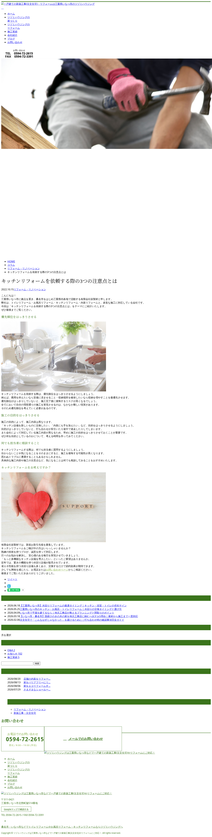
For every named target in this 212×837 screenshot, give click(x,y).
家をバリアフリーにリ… (37, 682)
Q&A (11, 650)
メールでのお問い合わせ (85, 739)
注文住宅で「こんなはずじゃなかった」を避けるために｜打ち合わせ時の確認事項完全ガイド (72, 620)
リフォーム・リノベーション (23, 268)
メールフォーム (12, 60)
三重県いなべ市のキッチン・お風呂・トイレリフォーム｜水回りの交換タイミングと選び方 (71, 609)
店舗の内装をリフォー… (37, 678)
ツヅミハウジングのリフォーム (18, 26)
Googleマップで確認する (16, 809)
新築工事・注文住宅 (25, 713)
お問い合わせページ (57, 569)
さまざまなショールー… (37, 689)
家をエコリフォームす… (37, 686)
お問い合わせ (14, 42)
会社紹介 (12, 35)
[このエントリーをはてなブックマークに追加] (9, 586)
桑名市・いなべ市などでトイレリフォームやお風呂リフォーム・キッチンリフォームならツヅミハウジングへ (62, 826)
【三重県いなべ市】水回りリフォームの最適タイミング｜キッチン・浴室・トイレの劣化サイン (73, 605)
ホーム (11, 13)
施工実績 (12, 31)
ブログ (11, 38)
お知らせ (14, 653)
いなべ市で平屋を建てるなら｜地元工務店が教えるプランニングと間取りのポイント (67, 612)
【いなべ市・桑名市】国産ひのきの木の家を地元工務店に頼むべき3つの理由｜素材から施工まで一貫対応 (79, 616)
